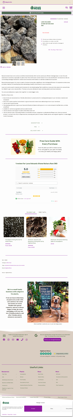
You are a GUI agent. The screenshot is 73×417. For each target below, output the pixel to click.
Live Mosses (41, 379)
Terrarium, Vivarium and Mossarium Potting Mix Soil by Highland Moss (36, 241)
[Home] (49, 49)
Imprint (14, 414)
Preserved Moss (41, 385)
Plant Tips (4, 374)
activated (7, 265)
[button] (35, 2)
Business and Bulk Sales (7, 382)
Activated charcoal (13, 265)
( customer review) (62, 19)
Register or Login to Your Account (7, 389)
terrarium (22, 265)
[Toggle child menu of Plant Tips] (16, 374)
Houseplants (23, 374)
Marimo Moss (41, 376)
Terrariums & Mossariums (62, 376)
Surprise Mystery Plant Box (26, 385)
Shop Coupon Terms (62, 397)
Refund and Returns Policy (8, 397)
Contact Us (4, 385)
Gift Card (58, 374)
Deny (51, 408)
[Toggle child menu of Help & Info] (69, 2)
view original (26, 198)
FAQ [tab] (35, 126)
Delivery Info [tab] (35, 130)
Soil (57, 379)
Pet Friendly (23, 379)
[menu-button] (4, 8)
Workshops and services (7, 379)
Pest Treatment (59, 385)
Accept (33, 408)
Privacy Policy (10, 414)
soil (19, 265)
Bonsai (21, 376)
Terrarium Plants (24, 388)
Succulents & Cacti (24, 382)
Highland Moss (8, 268)
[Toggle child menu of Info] (16, 377)
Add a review (26, 177)
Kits (57, 382)
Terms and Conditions (21, 397)
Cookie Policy (4, 414)
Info (3, 377)
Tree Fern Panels (42, 382)
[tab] (31, 212)
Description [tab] (35, 123)
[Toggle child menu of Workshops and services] (16, 379)
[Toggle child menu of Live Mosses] (52, 379)
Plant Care (9, 262)
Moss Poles (40, 374)
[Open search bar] (66, 8)
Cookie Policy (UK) (34, 397)
